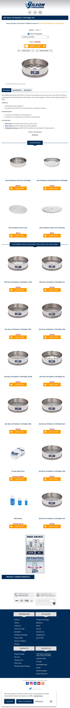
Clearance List (18, 660)
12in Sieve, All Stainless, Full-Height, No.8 (52, 518)
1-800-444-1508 (41, 658)
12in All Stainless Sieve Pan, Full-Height (18, 180)
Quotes (38, 667)
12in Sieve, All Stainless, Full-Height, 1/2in (52, 329)
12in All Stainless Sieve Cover (18, 227)
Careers (16, 623)
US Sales (39, 661)
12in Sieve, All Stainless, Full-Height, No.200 (18, 376)
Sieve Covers (9, 126)
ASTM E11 (35, 135)
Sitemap (16, 644)
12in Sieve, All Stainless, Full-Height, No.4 (52, 424)
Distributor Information (20, 635)
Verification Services (11, 128)
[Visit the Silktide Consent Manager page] (51, 701)
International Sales (41, 664)
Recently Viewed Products (22, 666)
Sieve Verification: (36, 34)
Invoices (38, 629)
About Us (17, 619)
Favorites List (40, 632)
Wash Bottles (18, 518)
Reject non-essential (25, 701)
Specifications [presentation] (17, 90)
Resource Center (19, 629)
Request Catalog (19, 654)
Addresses (39, 623)
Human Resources (41, 673)
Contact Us (17, 626)
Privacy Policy (18, 638)
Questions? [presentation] (27, 90)
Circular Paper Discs (18, 471)
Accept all (9, 701)
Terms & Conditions (20, 641)
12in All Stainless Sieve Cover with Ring (52, 227)
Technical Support (41, 670)
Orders (38, 626)
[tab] (6, 90)
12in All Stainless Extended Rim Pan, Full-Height (52, 180)
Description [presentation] (6, 90)
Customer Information (42, 619)
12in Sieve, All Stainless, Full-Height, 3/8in (18, 424)
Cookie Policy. (38, 696)
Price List (17, 657)
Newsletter (17, 632)
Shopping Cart (40, 635)
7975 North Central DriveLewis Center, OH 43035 (43, 654)
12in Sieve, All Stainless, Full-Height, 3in (52, 376)
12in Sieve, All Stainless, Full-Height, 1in (52, 282)
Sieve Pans (8, 123)
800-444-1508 (23, 595)
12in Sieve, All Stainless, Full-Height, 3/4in (18, 329)
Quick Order (40, 638)
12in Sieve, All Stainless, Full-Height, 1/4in (52, 471)
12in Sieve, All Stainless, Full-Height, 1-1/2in (18, 282)
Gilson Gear (18, 663)
